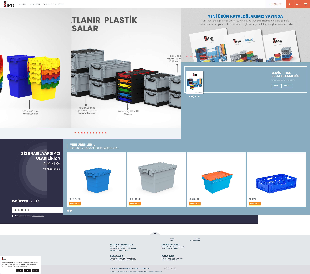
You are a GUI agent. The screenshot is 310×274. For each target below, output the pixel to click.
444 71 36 (51, 163)
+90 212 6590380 (194, 241)
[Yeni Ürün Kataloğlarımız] (245, 51)
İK (55, 4)
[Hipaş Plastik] (9, 4)
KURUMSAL (23, 4)
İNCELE (286, 86)
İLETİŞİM (61, 4)
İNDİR (276, 86)
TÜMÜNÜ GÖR (204, 57)
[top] (155, 233)
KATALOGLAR (48, 4)
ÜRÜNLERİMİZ (35, 4)
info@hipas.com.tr (51, 168)
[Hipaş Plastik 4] (90, 68)
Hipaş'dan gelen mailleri (29, 216)
